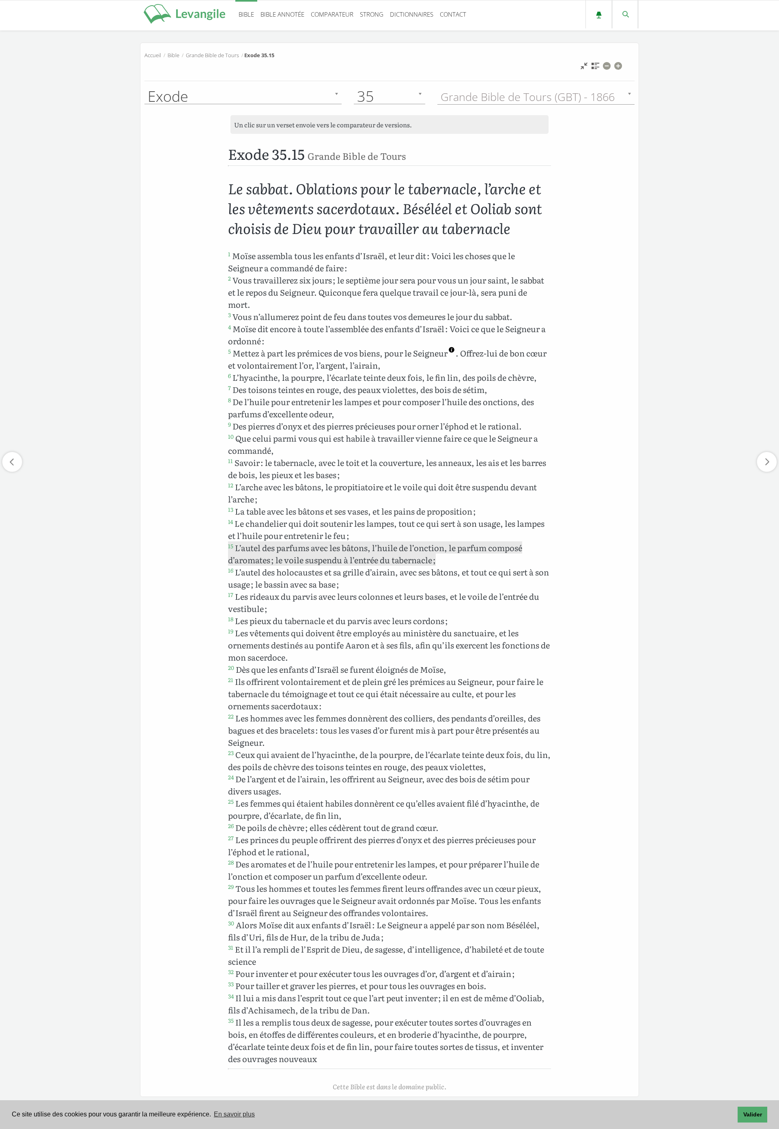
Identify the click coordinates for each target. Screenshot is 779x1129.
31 (230, 947)
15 (230, 546)
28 (231, 862)
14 (230, 521)
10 (231, 436)
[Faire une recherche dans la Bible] (625, 14)
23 (231, 753)
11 (230, 461)
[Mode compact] (584, 68)
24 (231, 777)
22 (231, 716)
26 (231, 826)
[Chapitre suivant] (767, 462)
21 (230, 680)
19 (230, 631)
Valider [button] (752, 1114)
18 (230, 619)
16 (230, 570)
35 (231, 1020)
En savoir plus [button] (234, 1114)
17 (230, 594)
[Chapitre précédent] (12, 462)
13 (230, 509)
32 (231, 972)
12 (230, 485)
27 (231, 838)
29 (231, 886)
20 (231, 667)
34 (231, 996)
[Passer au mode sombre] (598, 14)
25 (231, 801)
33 (231, 984)
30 (231, 923)
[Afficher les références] (595, 68)
